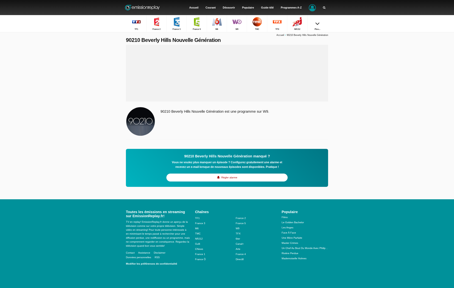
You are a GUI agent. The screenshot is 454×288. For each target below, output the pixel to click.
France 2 (241, 218)
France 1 (200, 254)
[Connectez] (312, 7)
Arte (238, 249)
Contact (130, 252)
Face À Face (289, 232)
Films (285, 217)
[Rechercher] (324, 7)
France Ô (200, 259)
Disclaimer (159, 252)
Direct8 (240, 259)
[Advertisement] (227, 73)
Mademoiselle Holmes (294, 258)
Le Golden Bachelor (293, 222)
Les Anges (287, 227)
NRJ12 (199, 238)
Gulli (197, 243)
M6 (197, 228)
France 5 (241, 223)
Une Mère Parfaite (292, 237)
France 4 (241, 254)
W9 (237, 228)
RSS (157, 257)
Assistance (144, 252)
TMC (198, 233)
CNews (199, 249)
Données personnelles (138, 257)
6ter (238, 238)
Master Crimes (290, 243)
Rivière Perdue (290, 253)
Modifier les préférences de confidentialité (151, 263)
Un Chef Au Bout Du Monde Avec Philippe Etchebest (305, 248)
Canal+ (240, 243)
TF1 (197, 218)
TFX (238, 233)
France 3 (200, 223)
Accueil (280, 35)
